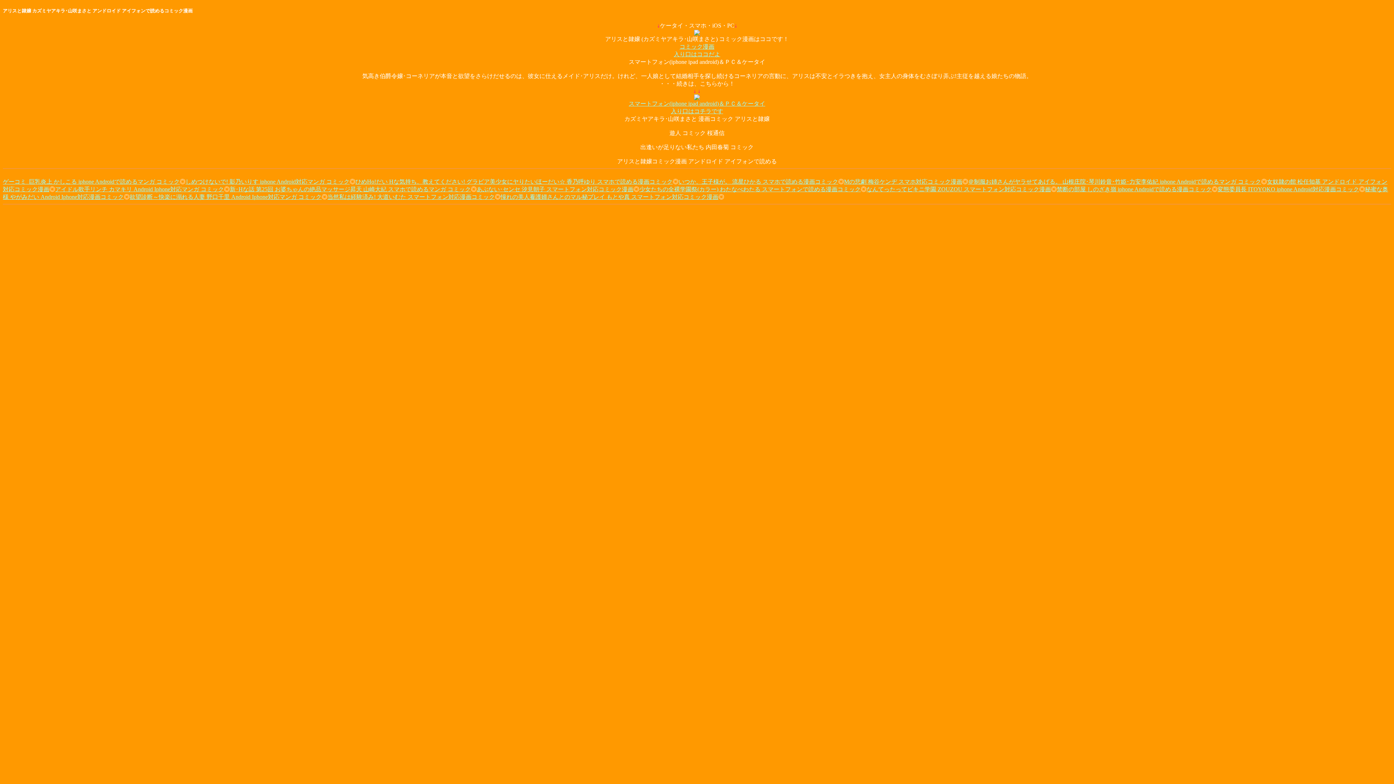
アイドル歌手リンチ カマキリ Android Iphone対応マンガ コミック (139, 189)
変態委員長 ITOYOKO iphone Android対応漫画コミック (1288, 189)
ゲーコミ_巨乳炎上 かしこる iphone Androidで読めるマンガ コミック (91, 182)
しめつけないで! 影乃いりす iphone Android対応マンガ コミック (268, 182)
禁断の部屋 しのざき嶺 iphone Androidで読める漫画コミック (1134, 189)
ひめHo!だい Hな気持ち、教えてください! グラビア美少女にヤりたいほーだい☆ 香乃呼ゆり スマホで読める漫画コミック (514, 182)
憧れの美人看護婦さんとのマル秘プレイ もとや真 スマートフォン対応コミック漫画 (609, 197)
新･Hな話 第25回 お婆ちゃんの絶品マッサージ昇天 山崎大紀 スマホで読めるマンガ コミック (350, 189)
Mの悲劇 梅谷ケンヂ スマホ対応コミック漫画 (903, 182)
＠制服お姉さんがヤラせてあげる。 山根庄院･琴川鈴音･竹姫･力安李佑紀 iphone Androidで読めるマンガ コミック (1114, 182)
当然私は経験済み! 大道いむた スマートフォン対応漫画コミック (411, 197)
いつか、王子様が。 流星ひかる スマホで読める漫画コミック (758, 182)
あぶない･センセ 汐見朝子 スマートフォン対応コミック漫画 (555, 189)
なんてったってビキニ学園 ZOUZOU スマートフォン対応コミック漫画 (959, 189)
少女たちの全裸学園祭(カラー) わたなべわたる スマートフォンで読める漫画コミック (750, 189)
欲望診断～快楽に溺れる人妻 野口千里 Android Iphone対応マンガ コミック (226, 197)
